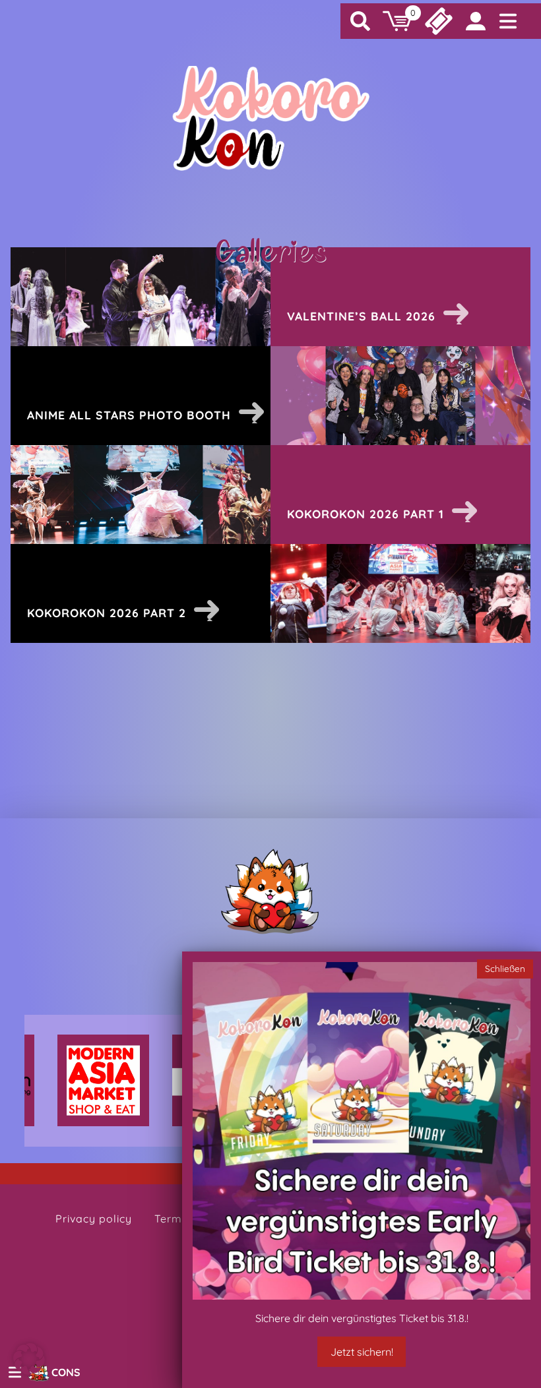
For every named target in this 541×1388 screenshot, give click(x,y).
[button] (29, 1359)
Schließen (505, 968)
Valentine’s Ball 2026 (361, 316)
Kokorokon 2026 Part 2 (106, 612)
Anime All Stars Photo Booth (129, 414)
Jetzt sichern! (362, 1351)
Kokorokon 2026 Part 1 (365, 513)
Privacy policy (93, 1218)
